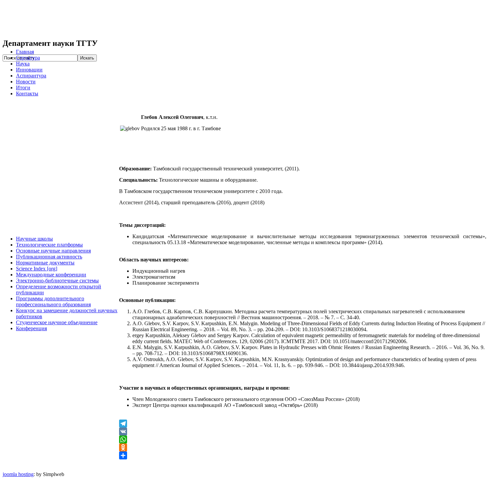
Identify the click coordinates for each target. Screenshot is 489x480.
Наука (23, 63)
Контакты (27, 93)
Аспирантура (31, 75)
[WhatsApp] (302, 439)
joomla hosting (18, 474)
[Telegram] (302, 424)
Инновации (29, 69)
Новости (26, 81)
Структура (28, 57)
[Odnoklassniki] (302, 447)
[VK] (302, 431)
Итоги (23, 87)
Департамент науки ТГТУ (102, 19)
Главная (25, 51)
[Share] (302, 455)
